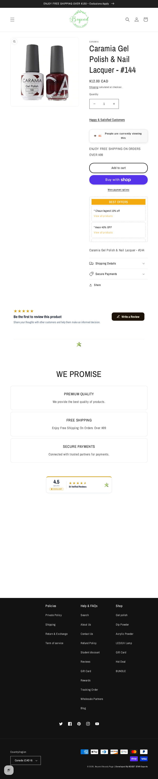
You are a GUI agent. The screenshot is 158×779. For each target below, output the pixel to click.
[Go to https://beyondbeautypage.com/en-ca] (79, 20)
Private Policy (53, 615)
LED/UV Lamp (124, 643)
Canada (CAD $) (24, 760)
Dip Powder (122, 624)
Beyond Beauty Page (104, 766)
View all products (103, 216)
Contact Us (87, 634)
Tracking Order (89, 689)
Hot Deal (121, 661)
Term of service (54, 643)
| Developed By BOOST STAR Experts (131, 766)
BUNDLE (121, 671)
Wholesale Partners (92, 699)
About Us (86, 624)
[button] (12, 19)
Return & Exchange (56, 634)
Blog (83, 708)
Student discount (90, 652)
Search (85, 615)
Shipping (93, 87)
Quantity (93, 94)
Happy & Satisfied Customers (107, 119)
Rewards (86, 680)
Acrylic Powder (124, 634)
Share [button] (97, 285)
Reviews (85, 661)
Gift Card (86, 671)
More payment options (118, 189)
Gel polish (122, 615)
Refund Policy (89, 643)
